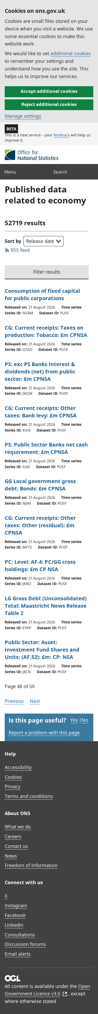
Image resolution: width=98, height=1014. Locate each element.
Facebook (15, 915)
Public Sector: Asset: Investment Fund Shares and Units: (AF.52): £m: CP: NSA (42, 649)
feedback (62, 134)
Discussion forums (25, 944)
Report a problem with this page (44, 732)
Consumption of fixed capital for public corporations (42, 294)
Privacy (12, 786)
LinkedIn (14, 925)
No (85, 720)
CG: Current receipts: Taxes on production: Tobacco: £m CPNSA (46, 331)
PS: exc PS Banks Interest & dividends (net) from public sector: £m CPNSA (40, 371)
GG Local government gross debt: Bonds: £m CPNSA (40, 485)
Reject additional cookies (49, 104)
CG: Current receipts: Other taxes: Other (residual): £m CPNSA (40, 525)
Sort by (13, 241)
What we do (18, 826)
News (11, 856)
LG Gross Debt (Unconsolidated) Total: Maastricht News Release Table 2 (46, 606)
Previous (14, 701)
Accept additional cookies (49, 91)
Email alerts (18, 954)
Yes (74, 720)
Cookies (13, 777)
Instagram (16, 905)
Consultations (20, 934)
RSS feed (20, 250)
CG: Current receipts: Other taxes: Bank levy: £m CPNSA (41, 411)
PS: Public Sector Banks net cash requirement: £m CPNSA (46, 448)
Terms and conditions (29, 796)
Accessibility (18, 767)
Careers (13, 836)
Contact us (16, 846)
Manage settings (23, 116)
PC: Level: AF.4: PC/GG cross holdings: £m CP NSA (40, 565)
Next (35, 701)
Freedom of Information (31, 865)
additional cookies (70, 53)
